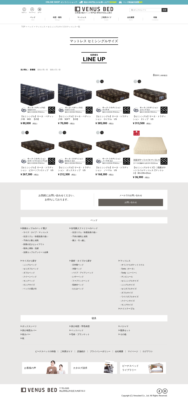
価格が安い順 (55, 70)
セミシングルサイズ (130, 281)
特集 (155, 18)
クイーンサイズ (128, 301)
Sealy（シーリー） (129, 273)
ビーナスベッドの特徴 (45, 351)
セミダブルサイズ (129, 289)
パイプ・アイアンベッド (82, 273)
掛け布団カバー (29, 330)
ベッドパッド (76, 330)
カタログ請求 (80, 368)
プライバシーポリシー (100, 351)
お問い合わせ (131, 202)
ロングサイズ (29, 285)
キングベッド (29, 281)
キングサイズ (127, 305)
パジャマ (124, 326)
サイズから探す (29, 261)
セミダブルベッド (31, 269)
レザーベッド (78, 277)
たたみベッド (78, 289)
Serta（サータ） (128, 269)
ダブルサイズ (127, 293)
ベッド (32, 18)
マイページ (133, 351)
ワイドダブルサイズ (130, 297)
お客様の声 (30, 368)
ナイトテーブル (127, 308)
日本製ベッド (78, 265)
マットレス (81, 18)
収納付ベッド (78, 285)
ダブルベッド (29, 273)
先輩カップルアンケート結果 (35, 252)
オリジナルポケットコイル (132, 265)
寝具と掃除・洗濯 (31, 248)
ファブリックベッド (80, 281)
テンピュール (127, 277)
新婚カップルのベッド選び (34, 228)
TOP (23, 27)
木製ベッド (77, 269)
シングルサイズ (128, 285)
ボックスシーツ (29, 326)
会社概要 (130, 18)
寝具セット (125, 330)
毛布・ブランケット (80, 334)
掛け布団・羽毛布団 (80, 326)
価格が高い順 (42, 70)
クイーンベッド (30, 277)
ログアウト (148, 351)
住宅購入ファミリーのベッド (84, 228)
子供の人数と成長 (31, 240)
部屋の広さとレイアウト (33, 244)
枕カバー (26, 334)
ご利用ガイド (106, 18)
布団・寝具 (57, 18)
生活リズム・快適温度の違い (35, 236)
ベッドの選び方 (30, 289)
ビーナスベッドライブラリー (130, 368)
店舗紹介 (81, 351)
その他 (123, 334)
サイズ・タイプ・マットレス (35, 232)
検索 (164, 10)
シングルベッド (30, 265)
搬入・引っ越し (79, 240)
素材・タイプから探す (81, 261)
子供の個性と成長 (80, 236)
